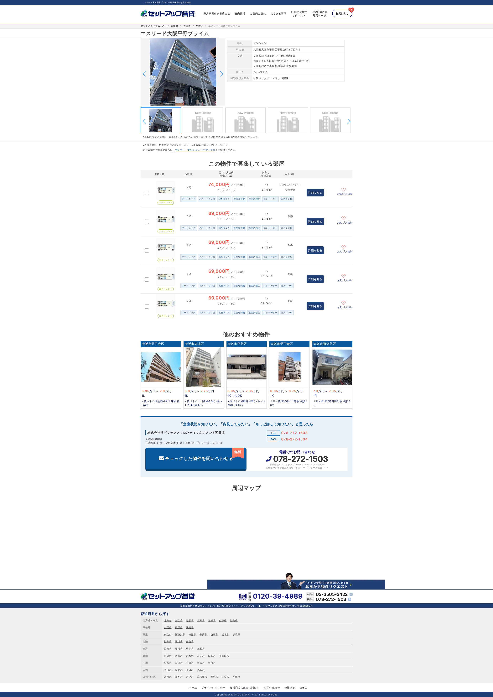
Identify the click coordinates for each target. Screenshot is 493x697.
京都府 (189, 655)
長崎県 (214, 676)
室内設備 (240, 13)
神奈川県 (180, 634)
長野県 (178, 627)
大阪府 (174, 25)
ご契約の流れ (258, 13)
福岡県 (167, 676)
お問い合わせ (272, 687)
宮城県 (211, 620)
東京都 (167, 634)
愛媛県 (178, 669)
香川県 (167, 669)
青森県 (178, 620)
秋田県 (201, 620)
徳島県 (201, 669)
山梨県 (167, 627)
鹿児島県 (202, 676)
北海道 (167, 620)
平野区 (199, 25)
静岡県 (178, 648)
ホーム (193, 687)
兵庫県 (178, 655)
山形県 (222, 620)
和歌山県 (224, 655)
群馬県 (236, 634)
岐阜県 (189, 648)
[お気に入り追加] (344, 189)
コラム (304, 687)
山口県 (178, 662)
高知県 (189, 669)
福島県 (233, 620)
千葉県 (203, 634)
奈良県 (201, 655)
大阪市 (187, 25)
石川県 (178, 641)
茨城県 (214, 634)
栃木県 (225, 634)
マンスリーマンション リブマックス (195, 149)
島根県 (211, 662)
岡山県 (189, 662)
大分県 (189, 676)
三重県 (201, 648)
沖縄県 (236, 676)
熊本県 (178, 676)
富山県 (189, 641)
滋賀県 (211, 655)
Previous (145, 73)
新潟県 (189, 627)
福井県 (167, 641)
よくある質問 (279, 13)
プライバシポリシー (213, 687)
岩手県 (189, 620)
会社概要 (289, 687)
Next (220, 73)
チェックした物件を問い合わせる (203, 455)
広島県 (167, 662)
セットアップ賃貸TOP (153, 25)
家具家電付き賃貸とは (217, 13)
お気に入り (342, 13)
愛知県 (167, 648)
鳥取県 (201, 662)
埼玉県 (192, 634)
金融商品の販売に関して (244, 687)
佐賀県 (225, 676)
